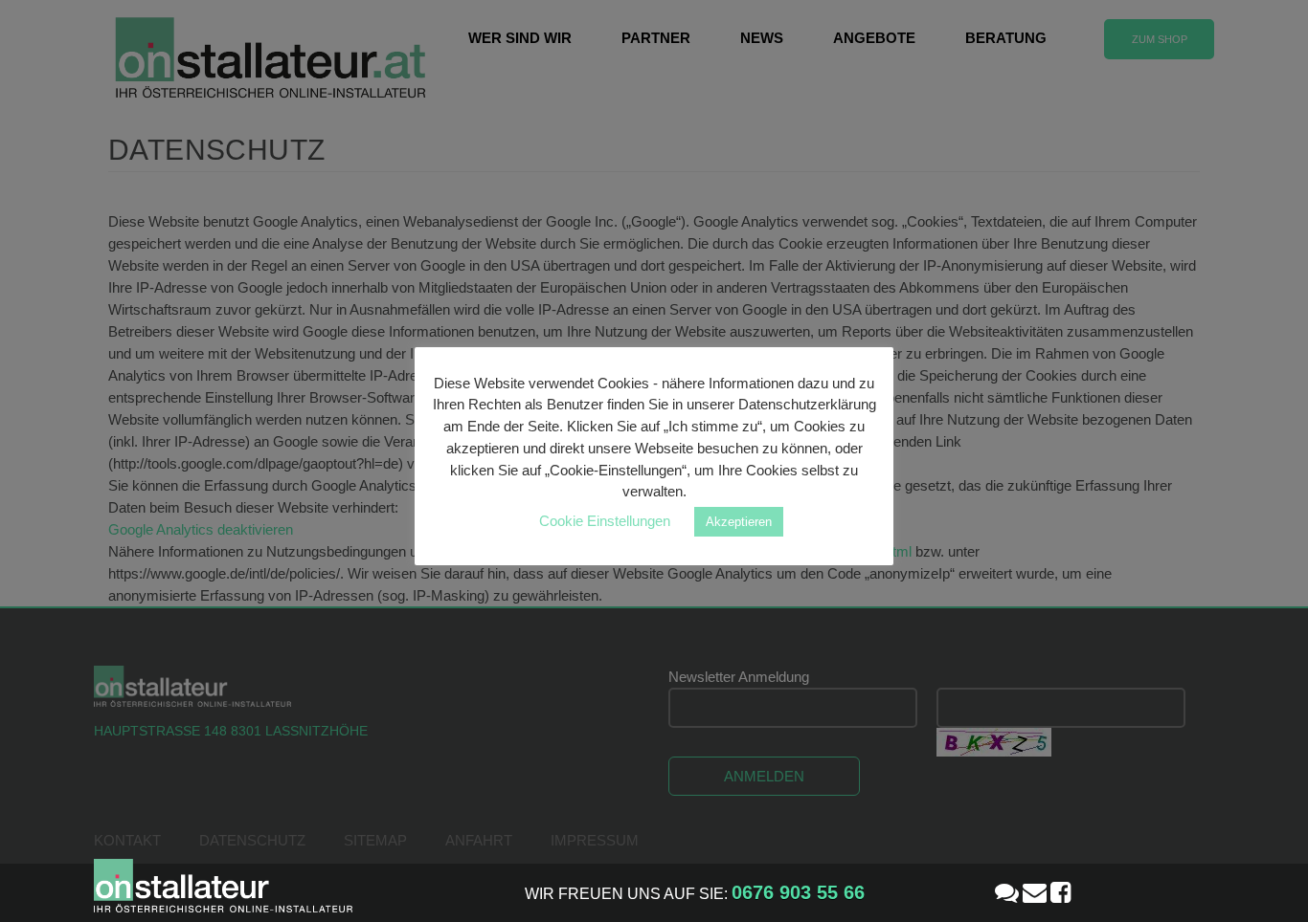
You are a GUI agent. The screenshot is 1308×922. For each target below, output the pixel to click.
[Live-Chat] (1007, 892)
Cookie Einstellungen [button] (604, 521)
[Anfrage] (1035, 892)
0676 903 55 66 (798, 892)
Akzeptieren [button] (739, 522)
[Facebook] (1060, 892)
